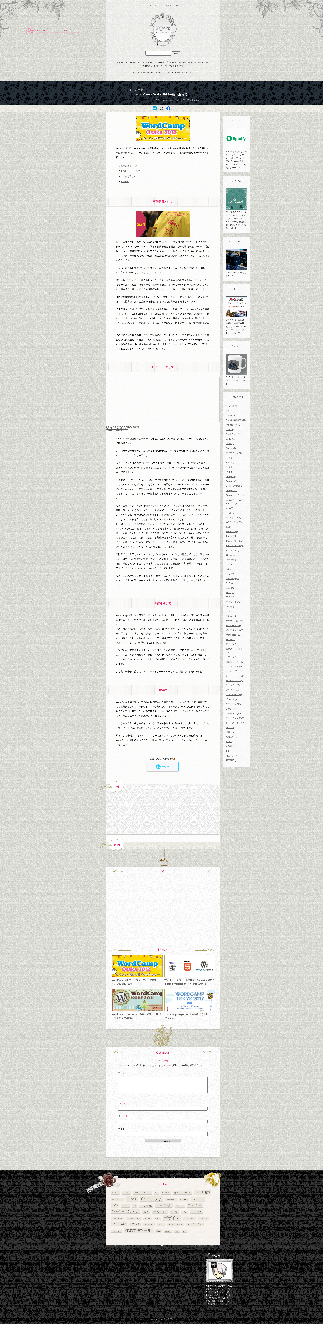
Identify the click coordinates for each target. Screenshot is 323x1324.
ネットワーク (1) (234, 694)
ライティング (116, 1231)
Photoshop (198, 1199)
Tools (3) (230, 607)
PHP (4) (229, 583)
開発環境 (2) (232, 760)
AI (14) (229, 411)
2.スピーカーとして (130, 171)
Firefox (126, 1192)
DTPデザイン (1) (234, 453)
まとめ (145, 1212)
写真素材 (168, 1231)
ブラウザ (135, 1224)
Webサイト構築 (146, 1206)
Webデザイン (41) (234, 630)
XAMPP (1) (231, 639)
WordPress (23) (233, 635)
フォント (203, 1218)
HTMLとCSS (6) (233, 517)
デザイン (171, 1218)
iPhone (131, 1199)
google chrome (182, 1192)
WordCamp (193, 100)
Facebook (169, 5)
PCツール (184, 1199)
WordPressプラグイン (125, 1211)
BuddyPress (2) (233, 434)
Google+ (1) (231, 481)
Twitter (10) (231, 616)
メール (123, 1116)
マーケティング (175, 1224)
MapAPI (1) (231, 564)
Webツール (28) (233, 625)
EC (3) (229, 458)
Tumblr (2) (230, 611)
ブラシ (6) (230, 709)
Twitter (126, 1205)
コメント (124, 1073)
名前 (121, 1103)
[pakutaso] (236, 307)
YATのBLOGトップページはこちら (219, 1304)
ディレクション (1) (235, 680)
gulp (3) (229, 508)
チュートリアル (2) (235, 676)
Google (165, 1192)
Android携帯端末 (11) (236, 420)
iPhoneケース (171, 1200)
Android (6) (231, 415)
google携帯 (203, 1192)
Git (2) (229, 472)
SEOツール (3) (233, 602)
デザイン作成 (189, 1218)
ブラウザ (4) (232, 699)
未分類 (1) (230, 746)
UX (135, 1205)
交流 (177, 100)
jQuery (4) (230, 555)
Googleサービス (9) (235, 495)
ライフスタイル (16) (235, 723)
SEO (115, 1205)
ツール (157, 1218)
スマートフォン (134, 1218)
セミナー (147, 1218)
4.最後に (125, 181)
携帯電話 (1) (232, 737)
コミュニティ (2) (234, 666)
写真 (158, 1231)
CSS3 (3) (230, 443)
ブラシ (160, 1224)
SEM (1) (230, 592)
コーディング (117, 1218)
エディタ (174, 1212)
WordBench (179, 1206)
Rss (177, 5)
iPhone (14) (231, 536)
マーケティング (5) (235, 718)
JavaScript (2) (232, 550)
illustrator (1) (232, 531)
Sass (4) (230, 588)
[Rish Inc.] (236, 138)
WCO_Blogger (116, 430)
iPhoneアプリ (151, 1199)
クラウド (196, 1211)
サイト (121, 1128)
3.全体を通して (128, 176)
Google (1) (231, 476)
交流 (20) (230, 727)
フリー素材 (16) (233, 713)
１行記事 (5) (232, 406)
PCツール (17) (232, 574)
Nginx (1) (230, 569)
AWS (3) (230, 429)
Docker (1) (231, 448)
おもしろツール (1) (235, 662)
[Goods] (236, 364)
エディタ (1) (232, 657)
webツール (164, 1205)
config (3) (230, 439)
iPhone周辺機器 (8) (235, 545)
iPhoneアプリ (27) (234, 541)
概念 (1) (229, 751)
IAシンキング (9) (234, 522)
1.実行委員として (129, 166)
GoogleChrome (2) (234, 486)
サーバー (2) (232, 671)
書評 (177, 1231)
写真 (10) (230, 732)
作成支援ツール (138, 1230)
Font (156, 1193)
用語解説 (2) (232, 756)
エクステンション (159, 1212)
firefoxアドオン (142, 1192)
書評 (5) (229, 741)
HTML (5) (230, 513)
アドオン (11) (232, 644)
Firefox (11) (231, 462)
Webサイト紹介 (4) (235, 621)
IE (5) (228, 527)
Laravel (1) (231, 560)
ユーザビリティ (194, 1224)
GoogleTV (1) (232, 490)
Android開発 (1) (233, 425)
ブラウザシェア (149, 1224)
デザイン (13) (232, 690)
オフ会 (184, 1212)
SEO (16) (230, 597)
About (155, 5)
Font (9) (229, 467)
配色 (184, 1231)
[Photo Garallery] (236, 259)
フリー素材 (119, 1224)
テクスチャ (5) (233, 685)
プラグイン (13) (233, 704)
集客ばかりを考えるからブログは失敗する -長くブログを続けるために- (123, 428)
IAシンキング (117, 1200)
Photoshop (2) (232, 578)
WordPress (168, 100)
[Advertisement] (144, 812)
